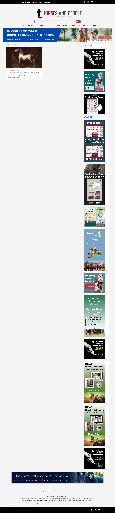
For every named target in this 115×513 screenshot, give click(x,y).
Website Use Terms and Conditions (55, 503)
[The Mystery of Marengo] (24, 58)
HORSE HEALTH (30, 25)
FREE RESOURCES (46, 2)
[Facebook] (88, 117)
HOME (22, 25)
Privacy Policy (29, 503)
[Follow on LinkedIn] (88, 2)
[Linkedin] (91, 117)
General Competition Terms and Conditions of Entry (77, 503)
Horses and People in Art (35, 72)
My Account (35, 2)
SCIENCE (41, 25)
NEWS (94, 25)
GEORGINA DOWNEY (27, 72)
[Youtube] (85, 117)
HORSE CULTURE (84, 25)
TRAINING (74, 25)
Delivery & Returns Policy (40, 503)
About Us (24, 2)
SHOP (40, 2)
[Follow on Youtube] (91, 2)
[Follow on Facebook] (84, 2)
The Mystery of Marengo (14, 70)
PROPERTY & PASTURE (62, 25)
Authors (29, 2)
